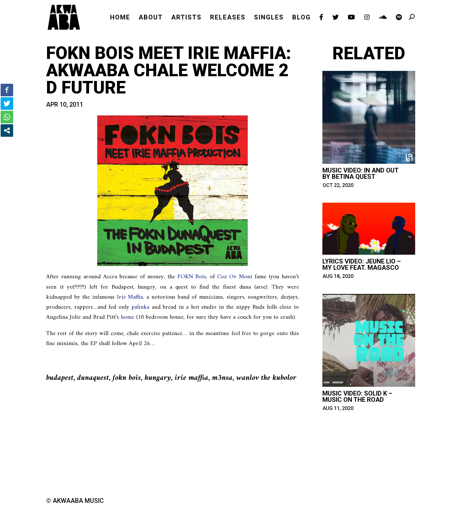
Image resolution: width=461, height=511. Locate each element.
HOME (120, 18)
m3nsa (222, 378)
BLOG (301, 18)
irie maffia (191, 378)
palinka (140, 307)
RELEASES (228, 18)
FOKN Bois (192, 277)
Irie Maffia (130, 297)
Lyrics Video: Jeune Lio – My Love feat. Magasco (361, 264)
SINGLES (269, 18)
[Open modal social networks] (7, 130)
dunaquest (93, 378)
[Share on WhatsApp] (7, 117)
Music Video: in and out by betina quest (360, 173)
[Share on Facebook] (7, 90)
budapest (59, 378)
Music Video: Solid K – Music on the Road (357, 396)
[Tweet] (7, 103)
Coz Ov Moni (234, 277)
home (127, 317)
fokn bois (127, 378)
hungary (158, 378)
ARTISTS (186, 18)
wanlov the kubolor (266, 378)
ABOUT (151, 18)
